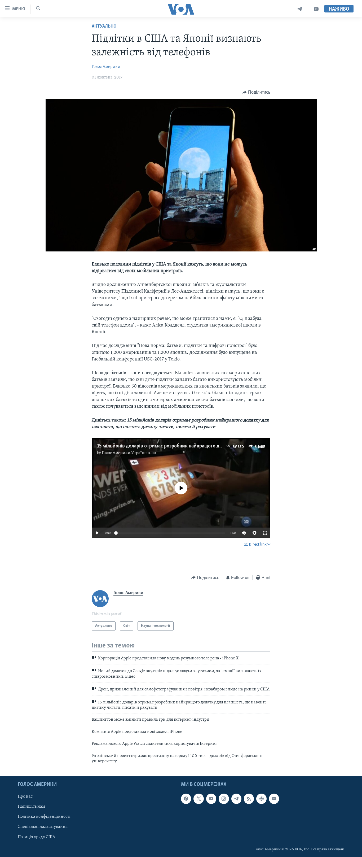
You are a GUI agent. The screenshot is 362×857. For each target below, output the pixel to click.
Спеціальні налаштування (43, 827)
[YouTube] (316, 9)
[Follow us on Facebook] (186, 799)
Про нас (25, 797)
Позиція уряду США (36, 837)
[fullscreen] (265, 533)
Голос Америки (106, 67)
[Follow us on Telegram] (236, 799)
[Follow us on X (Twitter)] (198, 799)
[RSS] (249, 799)
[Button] (256, 92)
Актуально (104, 26)
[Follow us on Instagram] (224, 799)
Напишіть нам (31, 807)
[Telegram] (299, 9)
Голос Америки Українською (129, 453)
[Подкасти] (261, 799)
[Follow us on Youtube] (211, 799)
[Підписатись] (274, 799)
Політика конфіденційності (44, 817)
